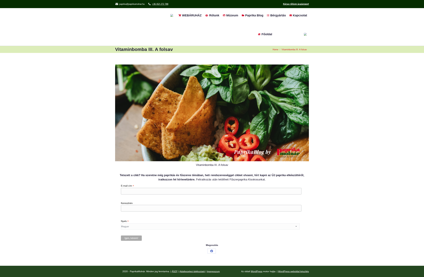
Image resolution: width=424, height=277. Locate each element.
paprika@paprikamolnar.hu (132, 4)
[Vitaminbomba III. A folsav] (212, 112)
